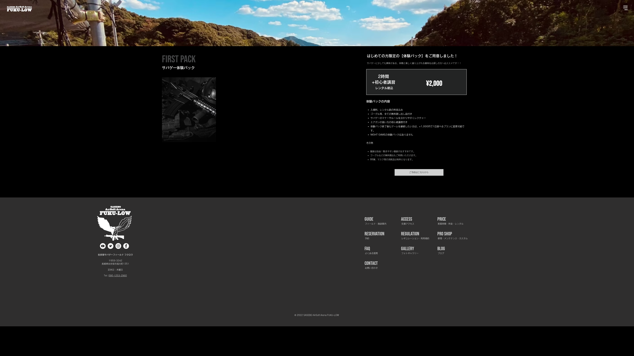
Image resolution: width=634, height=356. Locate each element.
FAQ (367, 249)
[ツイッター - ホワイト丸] (110, 246)
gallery (407, 249)
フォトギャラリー (410, 253)
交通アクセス (407, 224)
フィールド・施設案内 (375, 224)
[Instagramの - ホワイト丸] (118, 246)
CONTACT (371, 263)
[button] (625, 8)
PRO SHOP (444, 234)
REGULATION (410, 234)
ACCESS (406, 219)
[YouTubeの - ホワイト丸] (103, 246)
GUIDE (369, 219)
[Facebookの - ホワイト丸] (126, 246)
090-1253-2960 (117, 276)
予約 (367, 238)
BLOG (441, 249)
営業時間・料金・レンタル (450, 224)
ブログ (441, 253)
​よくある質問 (371, 253)
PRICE (441, 219)
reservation (374, 234)
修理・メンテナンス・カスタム (453, 238)
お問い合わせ (371, 268)
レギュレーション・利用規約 (415, 238)
